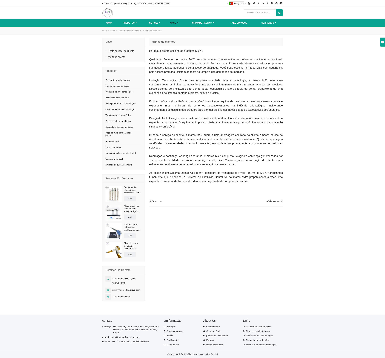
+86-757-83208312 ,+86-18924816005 (154, 3)
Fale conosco (239, 23)
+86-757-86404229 (121, 296)
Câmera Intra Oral (114, 159)
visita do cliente (116, 57)
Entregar (171, 326)
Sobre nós (267, 23)
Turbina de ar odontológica (118, 115)
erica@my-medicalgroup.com (119, 3)
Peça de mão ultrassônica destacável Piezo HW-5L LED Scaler (132, 190)
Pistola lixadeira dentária (117, 97)
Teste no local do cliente (130, 30)
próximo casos (273, 201)
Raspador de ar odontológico (119, 127)
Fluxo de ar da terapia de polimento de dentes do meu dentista (131, 246)
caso (173, 23)
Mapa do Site (173, 344)
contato (107, 320)
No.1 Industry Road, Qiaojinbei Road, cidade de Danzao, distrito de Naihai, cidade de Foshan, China (136, 329)
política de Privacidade (217, 335)
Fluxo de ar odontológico (117, 86)
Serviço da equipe (175, 331)
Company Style (213, 331)
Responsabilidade (214, 344)
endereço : (107, 326)
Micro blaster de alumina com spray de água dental (131, 209)
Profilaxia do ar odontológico (118, 92)
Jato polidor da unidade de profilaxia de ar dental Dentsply (131, 227)
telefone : (106, 341)
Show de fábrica (202, 23)
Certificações (173, 340)
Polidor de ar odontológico (117, 80)
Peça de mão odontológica (118, 121)
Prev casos (155, 201)
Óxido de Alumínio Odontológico (120, 109)
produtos (129, 23)
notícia (153, 23)
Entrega (210, 340)
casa (109, 23)
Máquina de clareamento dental (120, 153)
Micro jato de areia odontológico (120, 103)
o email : (106, 337)
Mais (130, 198)
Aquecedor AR (112, 141)
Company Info (213, 326)
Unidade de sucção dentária (118, 165)
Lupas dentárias (113, 147)
